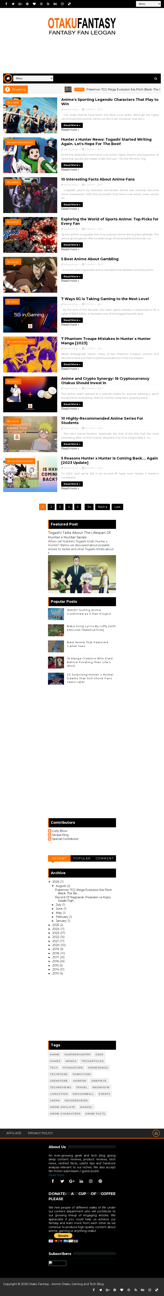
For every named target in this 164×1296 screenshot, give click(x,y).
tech (14, 301)
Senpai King (60, 835)
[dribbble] (41, 4)
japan (55, 1100)
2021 (56, 941)
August (61, 886)
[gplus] (20, 4)
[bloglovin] (34, 4)
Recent (59, 858)
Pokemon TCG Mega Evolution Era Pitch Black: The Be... (83, 891)
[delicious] (69, 4)
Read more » (72, 125)
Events (104, 1093)
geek (99, 1054)
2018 (56, 953)
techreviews (60, 1087)
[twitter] (13, 4)
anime (15, 102)
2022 (56, 937)
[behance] (55, 4)
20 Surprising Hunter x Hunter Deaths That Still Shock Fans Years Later (90, 678)
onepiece (99, 1080)
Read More (56, 1175)
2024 (56, 929)
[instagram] (62, 4)
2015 (55, 965)
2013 (56, 973)
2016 (56, 961)
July (59, 904)
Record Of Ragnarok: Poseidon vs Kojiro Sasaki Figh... (83, 898)
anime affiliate (62, 1107)
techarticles (93, 1060)
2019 (56, 949)
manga (71, 1060)
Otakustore (73, 1067)
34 (89, 507)
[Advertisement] (82, 57)
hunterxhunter (22, 142)
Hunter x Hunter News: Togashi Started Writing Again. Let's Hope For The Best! (106, 141)
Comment (105, 858)
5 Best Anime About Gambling (90, 259)
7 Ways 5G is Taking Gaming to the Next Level (105, 299)
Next (102, 507)
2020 (56, 945)
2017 (56, 957)
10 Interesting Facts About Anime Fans (98, 179)
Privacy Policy (40, 1133)
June (59, 908)
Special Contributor (65, 839)
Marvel (86, 1107)
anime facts (95, 1113)
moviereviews (76, 1100)
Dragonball (83, 1093)
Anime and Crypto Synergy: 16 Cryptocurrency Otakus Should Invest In (105, 380)
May (59, 913)
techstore (59, 1074)
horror (79, 1080)
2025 (56, 925)
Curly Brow (59, 831)
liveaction (59, 1093)
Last (117, 507)
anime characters (65, 1113)
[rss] (48, 4)
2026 (56, 882)
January (61, 921)
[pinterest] (27, 4)
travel (82, 1087)
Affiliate (13, 1133)
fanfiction (82, 1074)
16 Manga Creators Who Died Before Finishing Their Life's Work (90, 662)
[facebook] (6, 4)
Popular (82, 858)
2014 (56, 969)
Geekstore (59, 1080)
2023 (56, 933)
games (60, 89)
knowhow (101, 1087)
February (62, 917)
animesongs (98, 1067)
